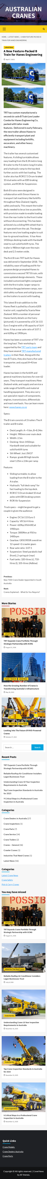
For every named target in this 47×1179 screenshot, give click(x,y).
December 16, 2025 (12, 1029)
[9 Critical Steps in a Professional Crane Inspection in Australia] (23, 1097)
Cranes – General (11, 845)
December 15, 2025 (12, 1075)
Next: (22, 590)
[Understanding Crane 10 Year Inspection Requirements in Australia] (23, 1004)
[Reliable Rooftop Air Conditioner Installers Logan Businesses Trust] (23, 958)
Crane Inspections (12, 824)
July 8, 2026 (9, 982)
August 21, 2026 (11, 647)
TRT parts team (29, 347)
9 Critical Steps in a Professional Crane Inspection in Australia (21, 800)
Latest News (9, 47)
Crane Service (10, 834)
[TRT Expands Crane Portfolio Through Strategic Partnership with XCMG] (23, 622)
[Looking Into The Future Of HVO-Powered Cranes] (23, 712)
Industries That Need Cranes (16, 855)
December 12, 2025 (12, 1122)
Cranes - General (10, 679)
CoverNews (38, 1171)
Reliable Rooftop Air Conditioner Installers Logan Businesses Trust (23, 775)
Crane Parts (9, 829)
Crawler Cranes (10, 850)
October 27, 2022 (11, 737)
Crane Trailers (10, 839)
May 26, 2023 (10, 692)
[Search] (43, 29)
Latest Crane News (10, 875)
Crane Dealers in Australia (15, 818)
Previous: (23, 580)
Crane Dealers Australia (13, 1151)
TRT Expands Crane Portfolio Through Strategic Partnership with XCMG (21, 642)
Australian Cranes (23, 13)
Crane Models (9, 1147)
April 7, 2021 (10, 59)
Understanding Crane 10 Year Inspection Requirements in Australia (22, 783)
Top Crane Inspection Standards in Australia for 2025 (23, 792)
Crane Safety (7, 880)
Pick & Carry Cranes (10, 884)
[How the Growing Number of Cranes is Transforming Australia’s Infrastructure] (23, 667)
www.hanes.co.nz (18, 407)
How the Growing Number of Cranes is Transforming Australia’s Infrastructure (21, 687)
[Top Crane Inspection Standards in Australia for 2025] (23, 1051)
